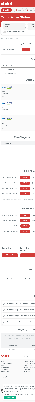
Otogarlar (3, 373)
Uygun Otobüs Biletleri (6, 363)
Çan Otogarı (8, 143)
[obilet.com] (11, 5)
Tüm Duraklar (4, 369)
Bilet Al (2, 365)
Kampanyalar (4, 377)
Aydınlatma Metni (8, 391)
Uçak (19, 10)
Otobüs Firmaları (5, 371)
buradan (17, 394)
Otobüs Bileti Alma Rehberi (7, 375)
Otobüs (7, 10)
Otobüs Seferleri (5, 367)
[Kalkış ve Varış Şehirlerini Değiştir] (26, 26)
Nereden (7, 24)
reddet (20, 389)
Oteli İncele (10, 255)
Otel (30, 10)
